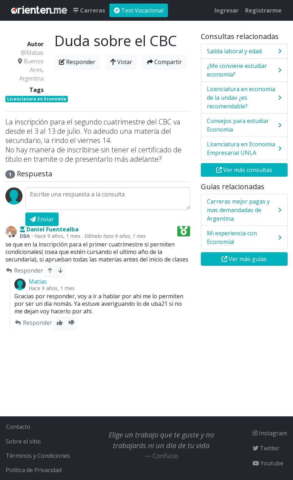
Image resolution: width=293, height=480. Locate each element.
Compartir (167, 62)
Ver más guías (247, 259)
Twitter (268, 448)
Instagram (272, 433)
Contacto (18, 427)
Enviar (45, 219)
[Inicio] (39, 10)
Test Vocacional (141, 10)
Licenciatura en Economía (36, 99)
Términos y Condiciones (38, 456)
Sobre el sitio (23, 441)
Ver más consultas (247, 170)
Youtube (271, 463)
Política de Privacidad (33, 470)
